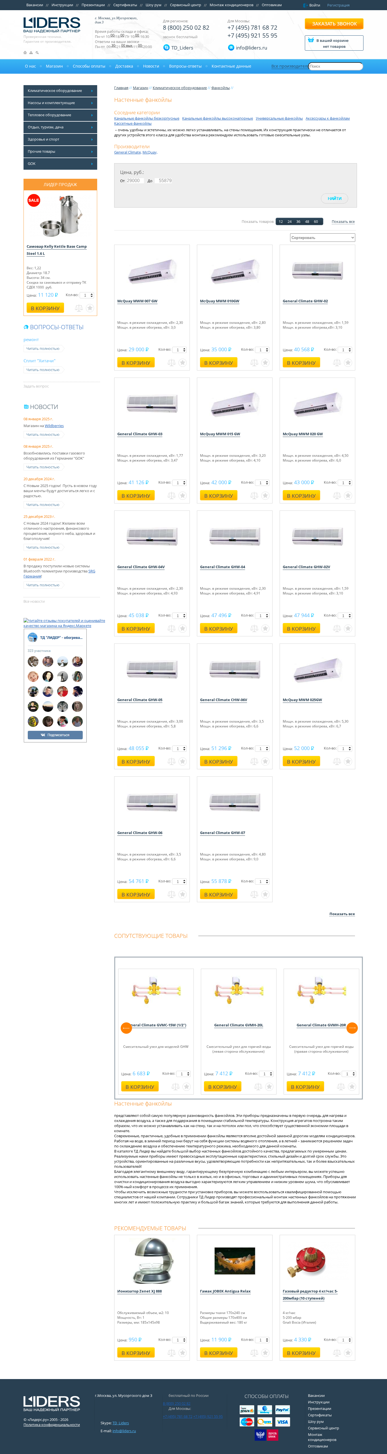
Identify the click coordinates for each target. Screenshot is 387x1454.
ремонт (31, 339)
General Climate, (128, 152)
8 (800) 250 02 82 (186, 27)
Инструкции (62, 4)
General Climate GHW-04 (222, 566)
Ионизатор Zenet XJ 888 (139, 1291)
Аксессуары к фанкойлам (328, 118)
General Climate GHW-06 (139, 832)
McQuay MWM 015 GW (220, 433)
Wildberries (54, 425)
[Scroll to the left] (126, 1028)
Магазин (140, 87)
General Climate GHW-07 (222, 832)
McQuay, (150, 152)
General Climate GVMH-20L (238, 1025)
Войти (314, 5)
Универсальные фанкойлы (279, 118)
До (150, 180)
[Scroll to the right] (352, 1028)
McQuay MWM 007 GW (137, 300)
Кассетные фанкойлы (133, 123)
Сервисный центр (185, 4)
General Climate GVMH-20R (321, 1025)
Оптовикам (272, 4)
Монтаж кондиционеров (231, 4)
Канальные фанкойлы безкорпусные (146, 118)
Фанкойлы (220, 87)
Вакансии (34, 4)
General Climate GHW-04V (141, 566)
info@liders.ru (124, 1430)
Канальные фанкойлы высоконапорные (217, 118)
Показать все (343, 221)
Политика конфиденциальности (52, 1424)
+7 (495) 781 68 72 (252, 27)
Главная (121, 87)
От (122, 180)
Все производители (290, 66)
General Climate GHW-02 (305, 300)
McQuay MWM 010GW (219, 300)
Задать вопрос (36, 386)
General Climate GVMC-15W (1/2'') (156, 1025)
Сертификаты (125, 4)
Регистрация (338, 5)
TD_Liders (182, 47)
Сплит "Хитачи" (40, 360)
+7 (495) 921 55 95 (252, 35)
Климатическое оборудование (180, 87)
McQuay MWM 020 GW (303, 433)
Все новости (34, 601)
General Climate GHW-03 (139, 433)
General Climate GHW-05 (139, 699)
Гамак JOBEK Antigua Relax (225, 1291)
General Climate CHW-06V (223, 699)
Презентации (93, 4)
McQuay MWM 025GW (302, 699)
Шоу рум (153, 4)
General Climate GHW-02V (306, 566)
